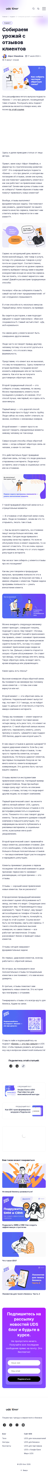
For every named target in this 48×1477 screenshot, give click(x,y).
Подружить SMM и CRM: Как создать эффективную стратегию (19, 1226)
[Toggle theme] (38, 9)
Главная (4, 16)
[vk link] (10, 1425)
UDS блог (22, 1464)
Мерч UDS (28, 1453)
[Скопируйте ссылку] (23, 1066)
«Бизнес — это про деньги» (24, 1044)
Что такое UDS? (9, 1261)
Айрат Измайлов (15, 56)
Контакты (6, 1446)
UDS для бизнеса (31, 1442)
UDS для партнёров (33, 1446)
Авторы (5, 1442)
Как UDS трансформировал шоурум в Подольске (17, 1111)
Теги (4, 1438)
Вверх (25, 1470)
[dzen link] (17, 1425)
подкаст (12, 16)
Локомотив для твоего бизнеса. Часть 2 (21, 1294)
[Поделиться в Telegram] (11, 1066)
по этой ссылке (16, 109)
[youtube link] (23, 1425)
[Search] (33, 9)
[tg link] (4, 1425)
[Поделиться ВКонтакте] (17, 1066)
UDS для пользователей (35, 1438)
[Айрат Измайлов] (4, 56)
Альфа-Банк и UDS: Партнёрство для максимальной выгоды (28, 1092)
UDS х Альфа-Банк (32, 1449)
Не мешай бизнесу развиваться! (17, 1192)
